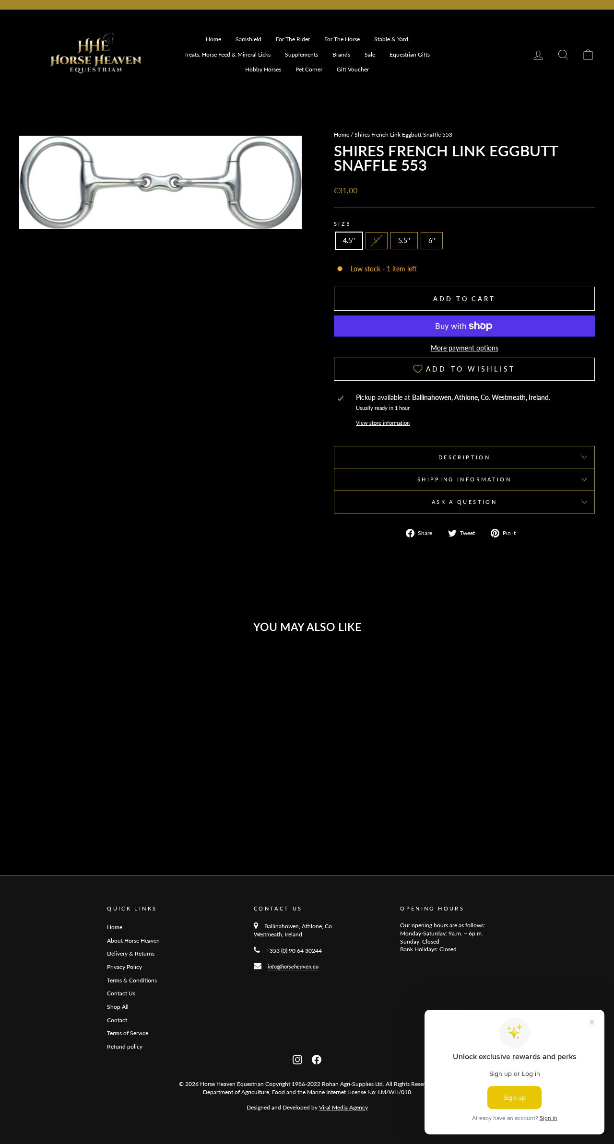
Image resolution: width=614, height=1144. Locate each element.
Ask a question (464, 502)
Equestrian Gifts (410, 54)
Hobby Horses (263, 69)
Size (342, 224)
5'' (376, 240)
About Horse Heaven (133, 940)
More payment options (464, 348)
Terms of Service (127, 1033)
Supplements (301, 54)
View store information (383, 423)
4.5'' (349, 240)
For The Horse (342, 39)
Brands (341, 54)
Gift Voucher (353, 69)
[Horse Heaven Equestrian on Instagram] (297, 1058)
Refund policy (124, 1046)
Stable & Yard (391, 39)
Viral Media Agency (343, 1107)
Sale (370, 54)
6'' (431, 240)
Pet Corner (308, 69)
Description (464, 457)
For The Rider (293, 39)
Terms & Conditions (132, 980)
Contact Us (121, 993)
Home (213, 39)
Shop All (118, 1006)
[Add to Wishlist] (145, 666)
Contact (117, 1020)
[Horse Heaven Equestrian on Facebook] (316, 1058)
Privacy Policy (124, 966)
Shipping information (464, 479)
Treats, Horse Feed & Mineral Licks (227, 54)
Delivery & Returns (130, 953)
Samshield (248, 39)
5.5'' (404, 240)
